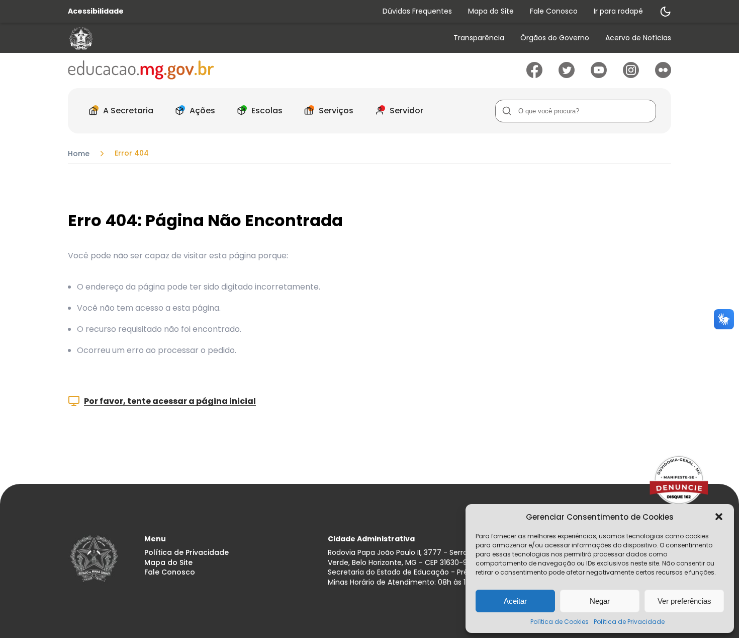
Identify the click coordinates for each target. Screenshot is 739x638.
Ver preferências (684, 601)
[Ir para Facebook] (534, 75)
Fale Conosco (554, 11)
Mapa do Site (491, 11)
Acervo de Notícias (638, 38)
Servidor (406, 110)
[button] (719, 517)
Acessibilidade (96, 11)
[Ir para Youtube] (599, 75)
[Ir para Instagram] (631, 75)
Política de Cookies (559, 621)
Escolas (267, 110)
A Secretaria (128, 110)
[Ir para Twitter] (567, 75)
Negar (600, 601)
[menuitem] (478, 38)
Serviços (336, 110)
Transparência (478, 38)
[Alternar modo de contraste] (665, 12)
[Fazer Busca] (506, 111)
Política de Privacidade (629, 621)
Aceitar (515, 601)
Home (78, 153)
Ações (202, 110)
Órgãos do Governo (554, 38)
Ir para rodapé (618, 11)
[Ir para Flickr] (663, 75)
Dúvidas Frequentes (417, 11)
